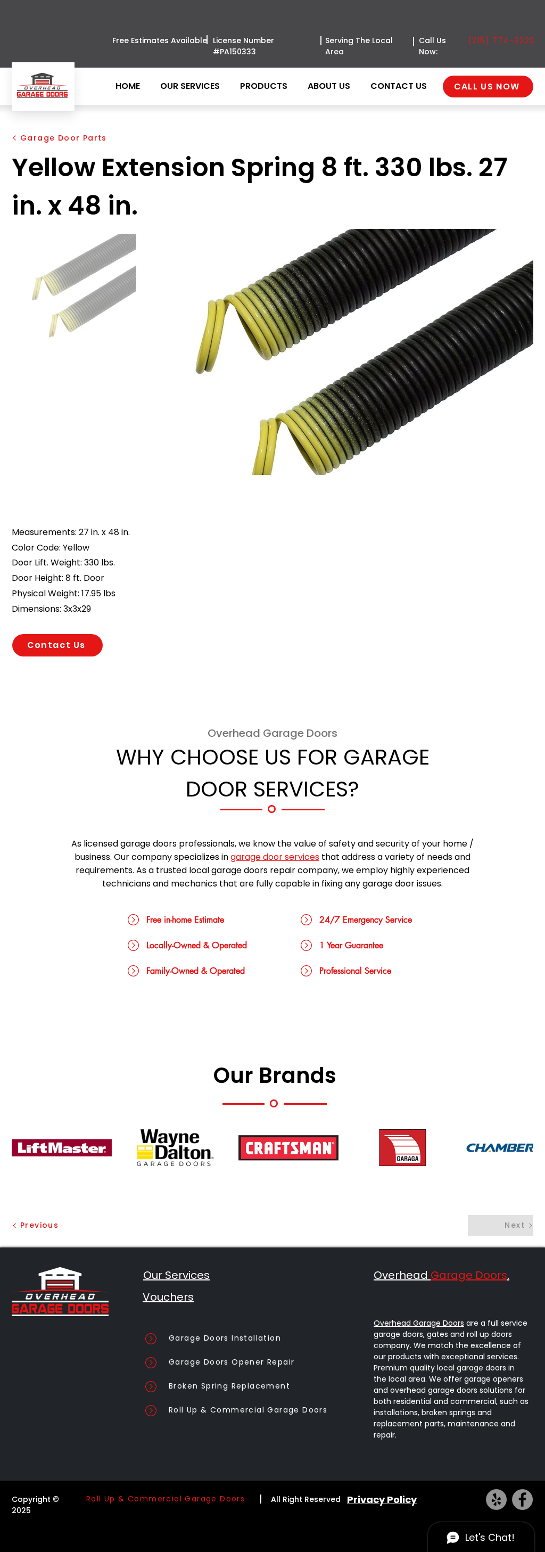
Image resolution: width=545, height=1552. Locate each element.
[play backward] (25, 1147)
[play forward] (520, 1147)
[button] (266, 86)
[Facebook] (522, 1499)
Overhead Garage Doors (419, 1323)
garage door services (274, 857)
